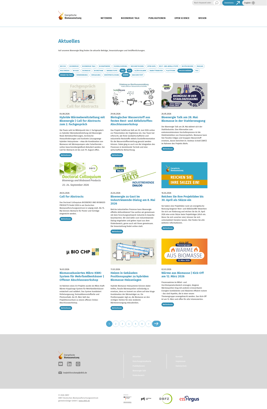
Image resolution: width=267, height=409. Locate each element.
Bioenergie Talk (130, 18)
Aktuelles (137, 356)
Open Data (151, 66)
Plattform (170, 71)
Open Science (182, 18)
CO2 (129, 71)
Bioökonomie (187, 66)
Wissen (202, 18)
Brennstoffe (112, 71)
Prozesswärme (185, 71)
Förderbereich (138, 375)
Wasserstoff (137, 75)
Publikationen (157, 18)
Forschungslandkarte (142, 361)
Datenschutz (181, 366)
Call (122, 71)
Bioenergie (74, 66)
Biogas (76, 71)
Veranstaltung (66, 75)
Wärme (125, 75)
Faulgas (200, 66)
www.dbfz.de (84, 401)
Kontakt (179, 356)
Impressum (180, 361)
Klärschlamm (140, 71)
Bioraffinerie (104, 66)
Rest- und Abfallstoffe (168, 66)
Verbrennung (82, 75)
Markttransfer (156, 71)
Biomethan (98, 71)
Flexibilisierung (120, 66)
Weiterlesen (66, 155)
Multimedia (64, 71)
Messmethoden (137, 66)
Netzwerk (106, 18)
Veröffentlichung (111, 75)
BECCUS (63, 66)
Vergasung (96, 75)
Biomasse (86, 71)
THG (196, 71)
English (247, 3)
